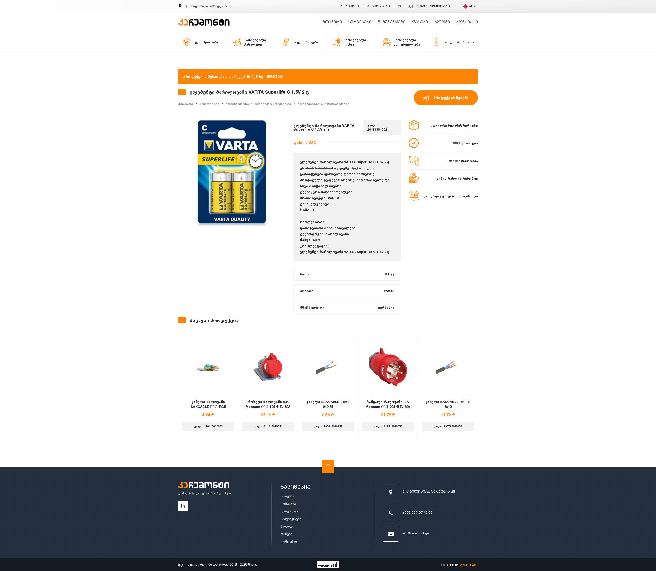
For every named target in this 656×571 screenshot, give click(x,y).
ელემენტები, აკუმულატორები (323, 104)
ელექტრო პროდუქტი (273, 104)
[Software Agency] (458, 565)
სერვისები (360, 22)
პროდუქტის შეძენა (451, 98)
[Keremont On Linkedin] (399, 6)
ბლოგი (442, 22)
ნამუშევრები (392, 22)
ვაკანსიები (378, 6)
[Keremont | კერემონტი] (203, 486)
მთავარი (332, 22)
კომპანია (349, 6)
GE (471, 6)
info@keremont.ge (415, 533)
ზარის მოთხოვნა (433, 6)
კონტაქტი (467, 22)
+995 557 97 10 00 (417, 513)
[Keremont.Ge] (204, 19)
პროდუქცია (209, 104)
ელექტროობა (237, 104)
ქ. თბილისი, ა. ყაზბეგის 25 (428, 492)
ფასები (420, 22)
